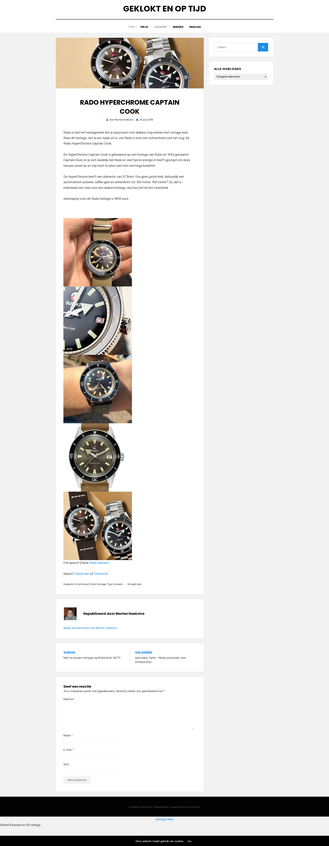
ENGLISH (195, 27)
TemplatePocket (161, 807)
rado (138, 584)
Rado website (99, 563)
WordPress (195, 807)
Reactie (69, 699)
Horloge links (164, 819)
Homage (101, 584)
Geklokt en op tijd (164, 8)
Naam (68, 735)
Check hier (82, 574)
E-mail (68, 749)
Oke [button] (189, 841)
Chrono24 (101, 574)
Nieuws (178, 27)
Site (66, 764)
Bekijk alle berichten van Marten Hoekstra (90, 628)
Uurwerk (160, 27)
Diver (93, 584)
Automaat (83, 584)
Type (131, 27)
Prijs (144, 27)
